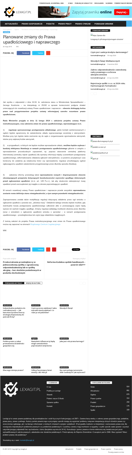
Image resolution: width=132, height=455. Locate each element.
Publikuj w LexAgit (53, 391)
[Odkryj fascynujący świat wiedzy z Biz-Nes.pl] (44, 358)
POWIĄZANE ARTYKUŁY (13, 283)
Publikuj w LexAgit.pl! (83, 3)
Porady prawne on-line (116, 452)
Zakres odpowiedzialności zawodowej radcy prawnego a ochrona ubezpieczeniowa (108, 72)
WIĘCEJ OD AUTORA (33, 283)
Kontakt (49, 406)
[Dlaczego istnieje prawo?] (16, 358)
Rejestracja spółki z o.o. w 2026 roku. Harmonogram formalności (108, 84)
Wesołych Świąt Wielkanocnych (105, 61)
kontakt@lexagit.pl (98, 55)
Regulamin (99, 3)
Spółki (92, 410)
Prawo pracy (118, 449)
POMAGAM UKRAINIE (103, 24)
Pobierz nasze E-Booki (55, 399)
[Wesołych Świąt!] (72, 296)
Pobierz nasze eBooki (123, 3)
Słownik (109, 3)
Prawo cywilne (95, 399)
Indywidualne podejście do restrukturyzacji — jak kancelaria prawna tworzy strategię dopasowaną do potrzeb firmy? (14, 312)
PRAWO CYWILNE (83, 24)
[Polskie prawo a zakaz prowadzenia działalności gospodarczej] (16, 330)
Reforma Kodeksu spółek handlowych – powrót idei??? (66, 263)
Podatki (93, 402)
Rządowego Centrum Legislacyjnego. (45, 224)
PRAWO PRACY (64, 24)
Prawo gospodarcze (97, 406)
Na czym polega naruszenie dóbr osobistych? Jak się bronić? (72, 371)
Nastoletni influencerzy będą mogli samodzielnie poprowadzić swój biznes (43, 343)
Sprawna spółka (53, 402)
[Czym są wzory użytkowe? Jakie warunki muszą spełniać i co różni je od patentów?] (44, 296)
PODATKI (50, 24)
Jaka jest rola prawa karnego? (72, 341)
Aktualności (11, 24)
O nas (70, 3)
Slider (92, 387)
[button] (129, 24)
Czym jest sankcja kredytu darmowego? (109, 52)
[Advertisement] (44, 80)
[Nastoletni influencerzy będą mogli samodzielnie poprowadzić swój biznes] (44, 330)
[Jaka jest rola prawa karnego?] (72, 330)
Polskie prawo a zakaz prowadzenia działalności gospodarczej (13, 343)
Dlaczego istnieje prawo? (13, 370)
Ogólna (6, 32)
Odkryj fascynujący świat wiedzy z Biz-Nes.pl (41, 371)
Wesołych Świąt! (66, 308)
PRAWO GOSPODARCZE (32, 24)
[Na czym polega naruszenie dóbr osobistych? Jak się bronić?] (72, 358)
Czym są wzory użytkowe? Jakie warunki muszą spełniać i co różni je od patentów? (44, 310)
